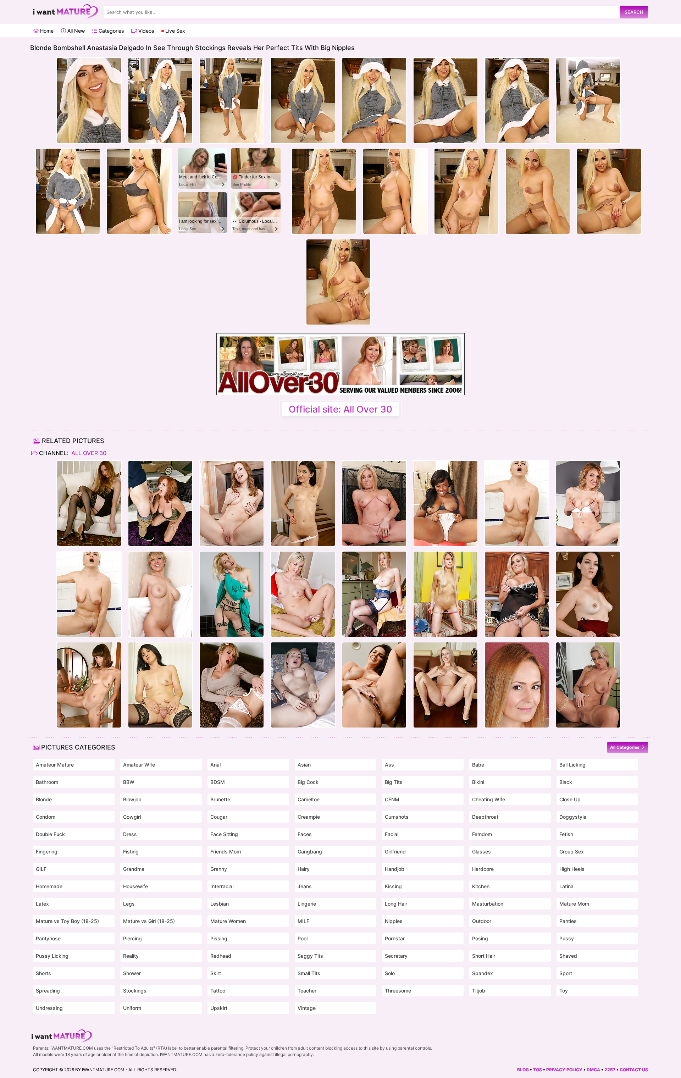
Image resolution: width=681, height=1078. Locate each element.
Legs (129, 904)
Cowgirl (132, 817)
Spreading (48, 991)
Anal (215, 765)
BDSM (217, 782)
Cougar (218, 817)
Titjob (478, 991)
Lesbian (219, 904)
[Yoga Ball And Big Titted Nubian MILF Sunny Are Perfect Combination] (445, 503)
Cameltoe (309, 799)
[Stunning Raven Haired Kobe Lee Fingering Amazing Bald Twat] (374, 685)
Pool (303, 938)
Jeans (305, 886)
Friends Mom (225, 851)
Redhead (220, 956)
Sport (565, 973)
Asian (304, 765)
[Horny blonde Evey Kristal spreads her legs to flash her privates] (303, 594)
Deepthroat (485, 817)
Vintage (307, 1008)
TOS (537, 1069)
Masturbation (487, 904)
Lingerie (307, 904)
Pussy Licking (52, 956)
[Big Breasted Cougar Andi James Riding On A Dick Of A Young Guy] (160, 503)
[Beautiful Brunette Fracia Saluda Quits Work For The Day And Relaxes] (160, 685)
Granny (218, 869)
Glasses (481, 851)
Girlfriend (395, 851)
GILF (41, 869)
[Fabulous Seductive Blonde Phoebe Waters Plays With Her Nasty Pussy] (89, 503)
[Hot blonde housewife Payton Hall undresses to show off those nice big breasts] (374, 503)
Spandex (482, 973)
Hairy (304, 869)
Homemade (49, 886)
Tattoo (217, 991)
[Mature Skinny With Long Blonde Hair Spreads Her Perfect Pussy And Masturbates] (445, 594)
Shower (132, 973)
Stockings (134, 991)
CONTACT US (634, 1069)
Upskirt (218, 1008)
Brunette (220, 799)
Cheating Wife (488, 799)
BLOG (523, 1069)
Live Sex (174, 31)
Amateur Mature (55, 765)
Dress (130, 834)
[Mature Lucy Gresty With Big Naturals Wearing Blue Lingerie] (374, 594)
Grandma (133, 869)
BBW (128, 782)
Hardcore (483, 869)
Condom (45, 817)
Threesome (398, 991)
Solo (390, 973)
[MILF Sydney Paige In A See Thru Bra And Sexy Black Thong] (445, 685)
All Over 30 (88, 453)
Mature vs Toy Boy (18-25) (67, 921)
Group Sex (571, 851)
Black (565, 782)
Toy (563, 991)
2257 (609, 1069)
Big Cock (308, 782)
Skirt (215, 973)
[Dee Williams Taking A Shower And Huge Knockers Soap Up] (160, 594)
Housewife (135, 886)
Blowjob (132, 799)
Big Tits (394, 782)
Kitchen (480, 886)
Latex (42, 904)
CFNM (392, 799)
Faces (305, 834)
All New (75, 31)
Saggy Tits (310, 956)
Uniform (132, 1008)
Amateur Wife (139, 765)
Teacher (307, 991)
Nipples (394, 921)
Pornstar (395, 938)
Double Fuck (50, 834)
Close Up (570, 799)
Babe (478, 765)
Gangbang (310, 851)
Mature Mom (574, 904)
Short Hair (483, 956)
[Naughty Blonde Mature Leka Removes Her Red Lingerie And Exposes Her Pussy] (303, 685)
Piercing (132, 938)
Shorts (43, 973)
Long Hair (396, 904)
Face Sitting (224, 834)
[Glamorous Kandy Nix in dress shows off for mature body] (588, 594)
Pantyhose (48, 938)
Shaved (568, 956)
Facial (391, 834)
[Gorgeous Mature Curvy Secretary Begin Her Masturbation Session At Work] (588, 685)
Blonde (44, 799)
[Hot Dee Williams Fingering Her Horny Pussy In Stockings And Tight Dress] (232, 685)
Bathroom (47, 782)
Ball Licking (572, 765)
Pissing (218, 938)
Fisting (131, 851)
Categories (110, 31)
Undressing (49, 1008)
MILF (303, 921)
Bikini (478, 782)
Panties (568, 921)
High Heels (572, 869)
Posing (480, 938)
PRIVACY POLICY (564, 1069)
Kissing (393, 886)
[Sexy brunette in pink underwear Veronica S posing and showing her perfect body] (232, 503)
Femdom (482, 834)
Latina (566, 886)
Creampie (309, 817)
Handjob (394, 869)
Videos (145, 31)
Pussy (566, 938)
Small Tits (309, 973)
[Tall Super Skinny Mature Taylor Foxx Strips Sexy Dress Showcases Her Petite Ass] (89, 685)
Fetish (566, 834)
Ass (389, 765)
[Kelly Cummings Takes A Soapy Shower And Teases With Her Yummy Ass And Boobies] (517, 503)
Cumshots (397, 817)
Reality (131, 956)
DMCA (593, 1069)
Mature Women (228, 921)
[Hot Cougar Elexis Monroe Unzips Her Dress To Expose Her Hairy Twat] (517, 685)
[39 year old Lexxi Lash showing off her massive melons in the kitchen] (517, 594)
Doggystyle (572, 817)
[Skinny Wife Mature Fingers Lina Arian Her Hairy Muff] (303, 503)
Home (46, 31)
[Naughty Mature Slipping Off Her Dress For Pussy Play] (232, 594)
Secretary (396, 956)
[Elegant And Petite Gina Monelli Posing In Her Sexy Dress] (588, 503)
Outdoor (481, 921)
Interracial (221, 886)
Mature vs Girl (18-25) (149, 921)
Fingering (46, 851)
